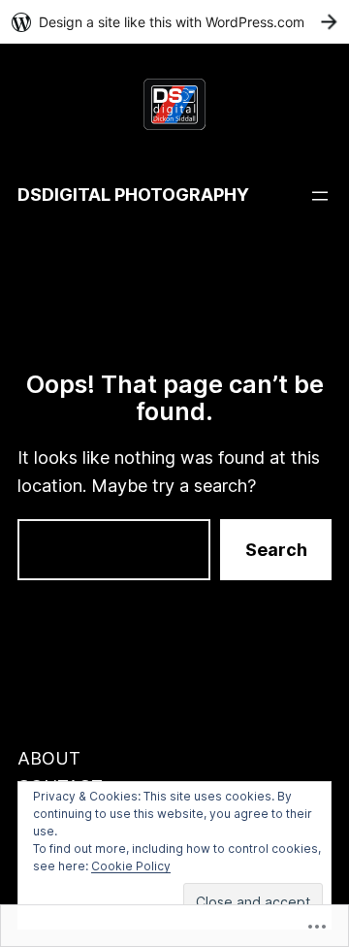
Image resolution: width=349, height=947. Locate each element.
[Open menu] (320, 196)
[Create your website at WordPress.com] (174, 22)
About (48, 758)
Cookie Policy (131, 866)
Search (276, 549)
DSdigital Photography (133, 194)
